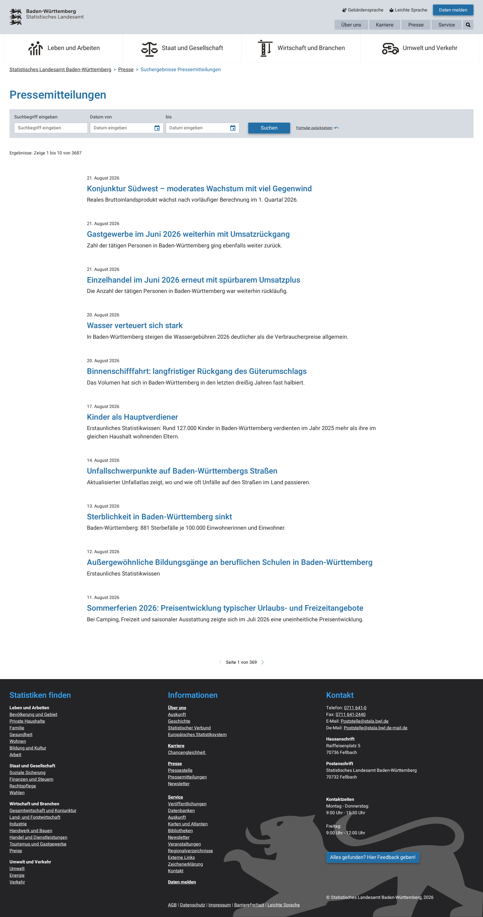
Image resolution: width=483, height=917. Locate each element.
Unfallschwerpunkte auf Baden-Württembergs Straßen (182, 471)
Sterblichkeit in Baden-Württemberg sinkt (159, 517)
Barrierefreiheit (249, 905)
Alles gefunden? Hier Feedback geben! (373, 857)
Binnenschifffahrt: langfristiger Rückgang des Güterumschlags (197, 371)
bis (169, 117)
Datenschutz (192, 905)
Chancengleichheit (187, 752)
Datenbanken (181, 810)
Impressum (220, 905)
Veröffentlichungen (187, 804)
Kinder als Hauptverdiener (132, 417)
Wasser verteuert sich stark (135, 325)
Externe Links (181, 857)
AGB (172, 905)
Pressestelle (180, 770)
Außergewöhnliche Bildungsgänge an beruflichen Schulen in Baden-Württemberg (230, 562)
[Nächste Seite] (262, 662)
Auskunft (177, 714)
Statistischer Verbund (189, 728)
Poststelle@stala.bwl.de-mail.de (376, 728)
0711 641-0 (355, 708)
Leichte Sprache (283, 905)
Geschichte (179, 721)
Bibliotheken (180, 830)
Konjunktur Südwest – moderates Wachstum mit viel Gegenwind (199, 189)
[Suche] (468, 25)
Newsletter (179, 783)
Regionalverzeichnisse (190, 850)
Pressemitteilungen (187, 777)
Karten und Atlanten (188, 824)
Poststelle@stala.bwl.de (365, 721)
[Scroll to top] (470, 904)
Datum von (101, 117)
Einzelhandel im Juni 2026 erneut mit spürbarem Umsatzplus (193, 280)
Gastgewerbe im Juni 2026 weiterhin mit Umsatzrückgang (188, 234)
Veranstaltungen (184, 844)
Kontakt (175, 871)
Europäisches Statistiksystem (197, 734)
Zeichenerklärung (185, 864)
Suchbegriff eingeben (36, 117)
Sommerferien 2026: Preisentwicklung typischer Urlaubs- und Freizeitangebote (225, 608)
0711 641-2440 (351, 714)
